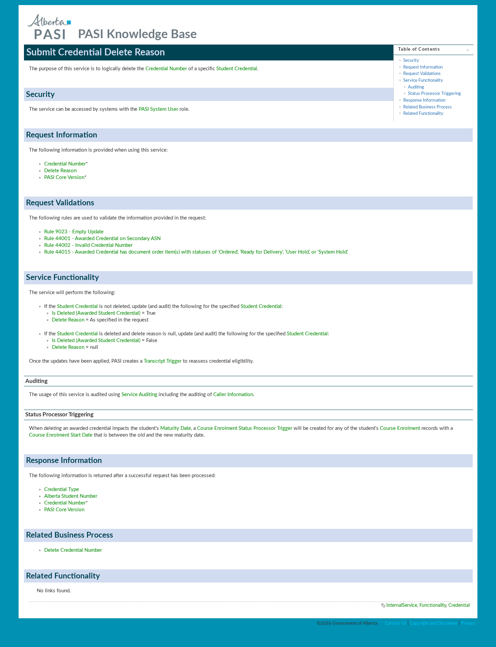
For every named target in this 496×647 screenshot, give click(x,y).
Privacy (468, 623)
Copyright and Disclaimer (434, 623)
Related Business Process (427, 107)
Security (411, 60)
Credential (459, 605)
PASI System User (158, 109)
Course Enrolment (400, 428)
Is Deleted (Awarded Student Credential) (96, 313)
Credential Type (61, 489)
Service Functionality (423, 80)
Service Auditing (139, 394)
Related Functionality (423, 113)
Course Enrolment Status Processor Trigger (244, 428)
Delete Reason (60, 170)
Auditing (416, 87)
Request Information (423, 67)
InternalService (401, 605)
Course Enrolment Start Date (60, 435)
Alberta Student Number (70, 496)
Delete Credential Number (73, 550)
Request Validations (422, 73)
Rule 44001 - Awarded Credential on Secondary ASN (102, 238)
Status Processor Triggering (434, 93)
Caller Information (233, 394)
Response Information (424, 100)
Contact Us (396, 623)
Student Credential (236, 68)
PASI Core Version (64, 177)
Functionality (432, 605)
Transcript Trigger (163, 361)
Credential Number (166, 68)
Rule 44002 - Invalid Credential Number (88, 245)
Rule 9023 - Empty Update (74, 231)
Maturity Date (175, 428)
